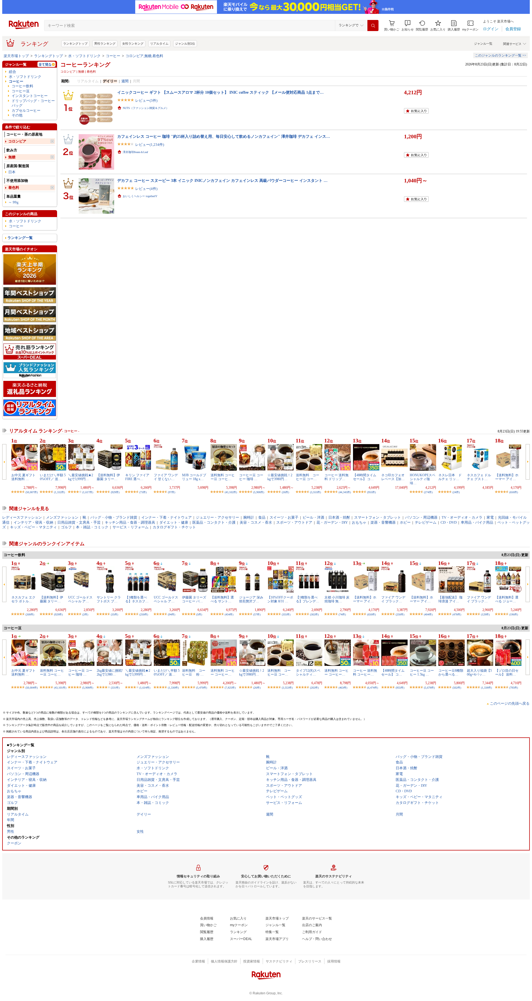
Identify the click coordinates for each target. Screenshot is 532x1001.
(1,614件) (144, 687)
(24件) (456, 492)
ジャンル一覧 (483, 43)
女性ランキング (133, 43)
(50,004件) (31, 687)
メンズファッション (62, 517)
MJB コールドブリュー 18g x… (194, 477)
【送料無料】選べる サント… (222, 599)
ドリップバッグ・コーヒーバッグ (33, 103)
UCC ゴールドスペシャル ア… (80, 599)
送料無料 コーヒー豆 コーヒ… (223, 477)
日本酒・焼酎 (339, 517)
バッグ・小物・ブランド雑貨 (113, 517)
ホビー (405, 522)
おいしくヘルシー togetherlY (140, 196)
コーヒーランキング (85, 65)
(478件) (456, 614)
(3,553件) (315, 492)
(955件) (371, 492)
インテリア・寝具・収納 (33, 522)
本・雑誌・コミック (92, 527)
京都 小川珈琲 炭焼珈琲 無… (336, 599)
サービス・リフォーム (130, 527)
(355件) (286, 614)
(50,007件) (31, 492)
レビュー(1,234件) (149, 144)
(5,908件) (258, 492)
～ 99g (13, 202)
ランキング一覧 (20, 238)
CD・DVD (449, 522)
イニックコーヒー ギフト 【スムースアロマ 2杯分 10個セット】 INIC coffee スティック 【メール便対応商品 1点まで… (220, 92)
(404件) (428, 614)
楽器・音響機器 (383, 522)
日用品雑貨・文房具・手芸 (79, 522)
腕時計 (248, 517)
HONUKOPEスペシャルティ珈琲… (422, 479)
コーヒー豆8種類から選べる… (450, 672)
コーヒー (113, 56)
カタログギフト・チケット (174, 527)
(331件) (115, 687)
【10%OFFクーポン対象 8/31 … (280, 599)
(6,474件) (372, 687)
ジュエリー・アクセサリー (217, 517)
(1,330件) (173, 687)
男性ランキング (105, 43)
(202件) (314, 687)
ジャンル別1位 (185, 43)
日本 (12, 172)
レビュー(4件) (146, 189)
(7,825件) (230, 687)
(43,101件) (60, 687)
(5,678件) (429, 687)
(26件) (285, 492)
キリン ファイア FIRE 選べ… (137, 477)
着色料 (13, 187)
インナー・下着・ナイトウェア (166, 517)
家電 (490, 517)
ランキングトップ (75, 43)
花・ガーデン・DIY (332, 522)
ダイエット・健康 (173, 522)
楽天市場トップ (16, 56)
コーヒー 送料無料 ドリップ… (336, 477)
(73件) (143, 492)
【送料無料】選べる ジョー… (506, 599)
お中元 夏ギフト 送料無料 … (23, 477)
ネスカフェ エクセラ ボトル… (23, 599)
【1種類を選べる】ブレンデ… (307, 599)
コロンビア (17, 141)
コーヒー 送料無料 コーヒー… (365, 672)
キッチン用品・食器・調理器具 (130, 522)
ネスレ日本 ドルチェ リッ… (450, 477)
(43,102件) (231, 492)
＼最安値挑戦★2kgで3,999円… (80, 477)
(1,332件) (59, 492)
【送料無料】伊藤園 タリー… (108, 477)
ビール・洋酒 (313, 517)
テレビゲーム (425, 522)
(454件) (229, 614)
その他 (17, 115)
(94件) (171, 614)
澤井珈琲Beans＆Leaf (135, 152)
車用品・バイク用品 (477, 522)
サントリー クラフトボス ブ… (109, 599)
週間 (125, 81)
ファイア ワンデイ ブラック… (393, 599)
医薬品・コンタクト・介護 (214, 522)
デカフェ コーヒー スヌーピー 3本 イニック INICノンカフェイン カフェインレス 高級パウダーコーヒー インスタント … (222, 180)
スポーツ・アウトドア (294, 522)
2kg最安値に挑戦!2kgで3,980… (110, 672)
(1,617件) (87, 492)
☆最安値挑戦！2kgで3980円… (279, 477)
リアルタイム (159, 43)
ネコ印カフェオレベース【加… (393, 477)
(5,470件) (201, 687)
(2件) (85, 614)
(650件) (513, 492)
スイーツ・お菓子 (284, 517)
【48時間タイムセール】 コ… (364, 477)
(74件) (342, 614)
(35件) (114, 614)
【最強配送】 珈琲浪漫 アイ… (450, 599)
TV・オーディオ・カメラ (462, 517)
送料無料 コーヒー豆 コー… (307, 477)
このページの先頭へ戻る (510, 703)
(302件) (314, 614)
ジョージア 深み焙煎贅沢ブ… (251, 599)
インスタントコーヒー (30, 96)
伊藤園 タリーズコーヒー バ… (194, 599)
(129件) (485, 614)
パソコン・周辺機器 (421, 517)
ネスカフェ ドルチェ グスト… (479, 477)
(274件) (428, 492)
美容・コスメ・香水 (256, 522)
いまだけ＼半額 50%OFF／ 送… (53, 477)
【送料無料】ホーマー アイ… (506, 477)
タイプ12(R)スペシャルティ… (308, 672)
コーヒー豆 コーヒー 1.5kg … (422, 672)
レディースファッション (22, 517)
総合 (12, 72)
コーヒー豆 (21, 91)
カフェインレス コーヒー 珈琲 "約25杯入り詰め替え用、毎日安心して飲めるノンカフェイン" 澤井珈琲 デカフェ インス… (223, 136)
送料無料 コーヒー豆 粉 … (193, 672)
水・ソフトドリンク (84, 56)
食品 (261, 517)
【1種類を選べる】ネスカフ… (137, 599)
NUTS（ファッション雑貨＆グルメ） (146, 107)
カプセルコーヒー (26, 110)
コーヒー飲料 (22, 86)
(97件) (171, 492)
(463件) (343, 687)
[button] (407, 25)
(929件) (115, 492)
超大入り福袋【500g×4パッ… (479, 672)
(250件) (143, 614)
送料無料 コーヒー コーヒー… (223, 672)
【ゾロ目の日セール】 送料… (506, 672)
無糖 (12, 157)
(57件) (256, 614)
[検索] (372, 25)
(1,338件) (486, 687)
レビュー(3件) (146, 100)
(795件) (513, 687)
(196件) (513, 614)
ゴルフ (66, 527)
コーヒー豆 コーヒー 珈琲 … (251, 477)
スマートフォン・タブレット (377, 517)
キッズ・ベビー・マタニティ (33, 527)
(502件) (456, 687)
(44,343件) (345, 492)
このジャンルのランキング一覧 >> (500, 55)
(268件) (29, 614)
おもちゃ (359, 522)
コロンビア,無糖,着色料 (144, 56)
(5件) (199, 614)
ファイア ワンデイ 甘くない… (166, 477)
